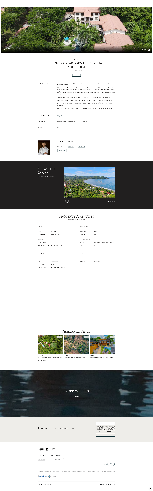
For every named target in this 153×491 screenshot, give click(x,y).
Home (39, 465)
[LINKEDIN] (111, 464)
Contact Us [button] (76, 396)
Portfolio (54, 465)
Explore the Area (111, 201)
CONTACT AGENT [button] (62, 150)
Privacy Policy (109, 431)
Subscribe (105, 435)
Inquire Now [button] (76, 75)
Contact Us (71, 465)
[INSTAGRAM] (104, 464)
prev (5, 49)
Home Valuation (63, 465)
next (9, 49)
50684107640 (71, 146)
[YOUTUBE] (114, 464)
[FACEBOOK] (108, 464)
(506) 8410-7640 (41, 458)
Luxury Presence (47, 484)
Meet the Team (46, 465)
